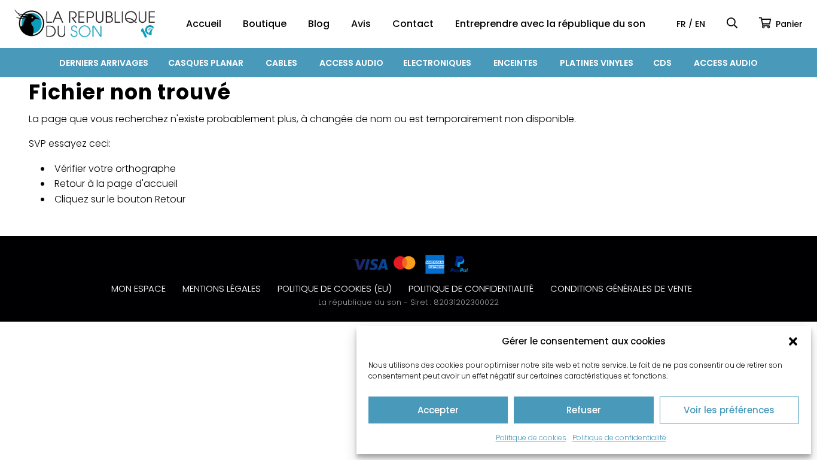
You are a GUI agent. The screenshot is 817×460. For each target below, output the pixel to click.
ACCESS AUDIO (351, 63)
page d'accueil (142, 183)
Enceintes (515, 63)
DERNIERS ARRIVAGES (103, 63)
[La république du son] (84, 24)
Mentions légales (221, 288)
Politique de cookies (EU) (335, 288)
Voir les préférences (729, 410)
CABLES (281, 63)
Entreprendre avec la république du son (550, 24)
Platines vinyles (596, 63)
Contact (413, 24)
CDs (662, 63)
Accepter (438, 410)
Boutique (264, 24)
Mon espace (138, 288)
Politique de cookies (531, 437)
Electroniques (437, 63)
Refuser (583, 410)
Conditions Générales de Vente (621, 288)
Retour (170, 199)
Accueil (203, 24)
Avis (361, 24)
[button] (793, 341)
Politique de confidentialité (619, 437)
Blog (319, 24)
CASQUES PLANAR (205, 63)
